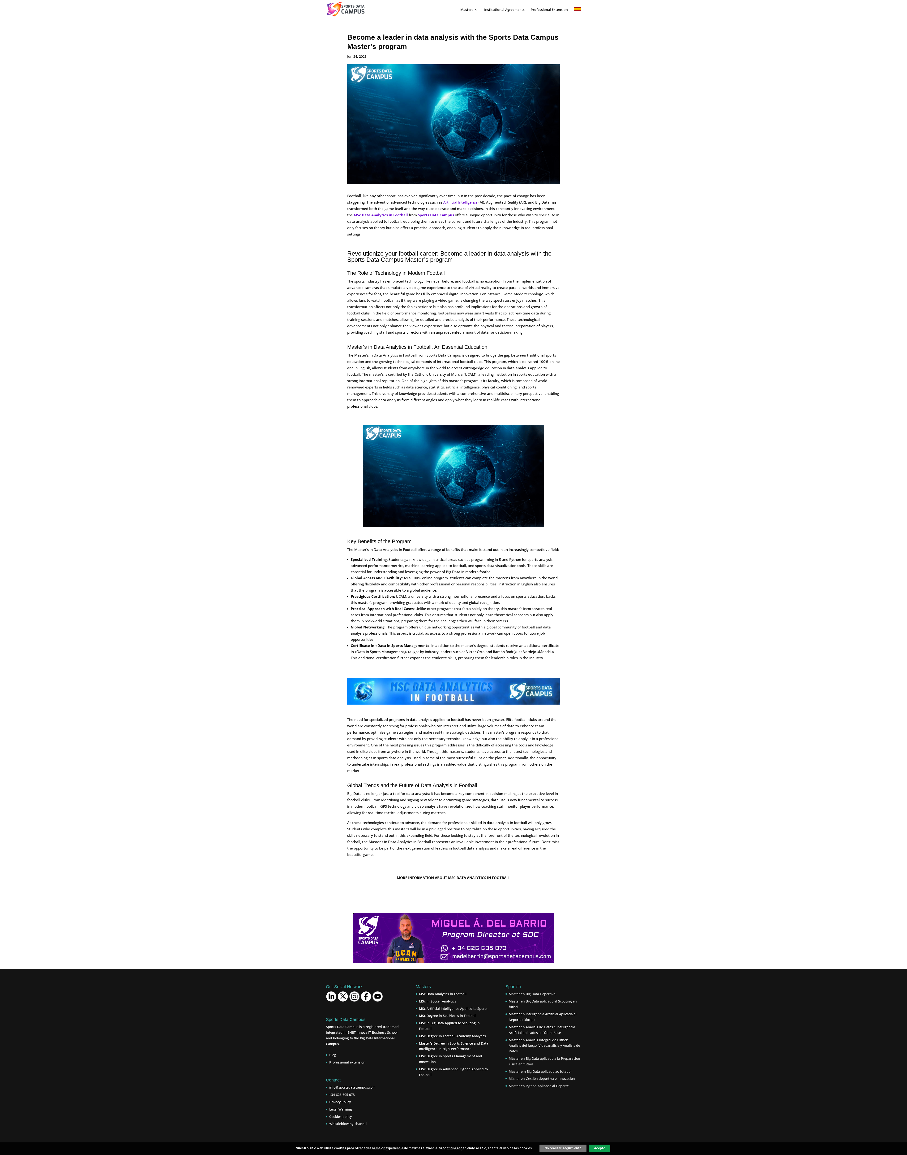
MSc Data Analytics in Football (442, 994)
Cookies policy (340, 1116)
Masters (466, 10)
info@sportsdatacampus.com (352, 1087)
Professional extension (347, 1062)
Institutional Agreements (504, 10)
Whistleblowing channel (348, 1123)
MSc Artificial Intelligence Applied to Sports (453, 1008)
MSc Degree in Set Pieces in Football (447, 1015)
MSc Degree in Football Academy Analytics (452, 1036)
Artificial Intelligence (460, 202)
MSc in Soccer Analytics (437, 1001)
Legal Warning (340, 1109)
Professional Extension (549, 10)
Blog (332, 1055)
